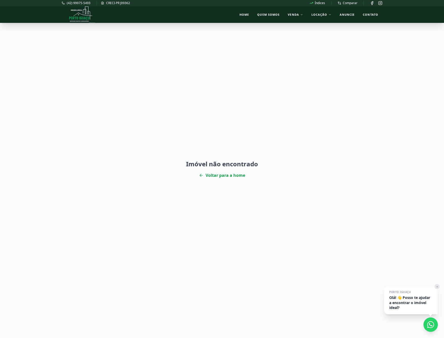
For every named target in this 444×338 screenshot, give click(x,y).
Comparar (350, 3)
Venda (293, 14)
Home (244, 14)
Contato (370, 14)
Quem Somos (268, 14)
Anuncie (347, 14)
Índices (320, 3)
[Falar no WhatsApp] (430, 324)
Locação (319, 14)
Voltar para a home (225, 175)
